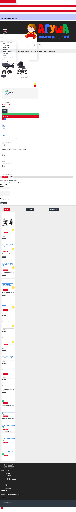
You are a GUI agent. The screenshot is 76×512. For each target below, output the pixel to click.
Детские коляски (37, 45)
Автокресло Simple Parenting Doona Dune (8, 418)
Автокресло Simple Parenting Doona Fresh (8, 431)
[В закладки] (3, 119)
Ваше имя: (2, 186)
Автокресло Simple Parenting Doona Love (8, 444)
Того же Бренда (30, 209)
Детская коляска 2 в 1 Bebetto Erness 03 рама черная (37, 46)
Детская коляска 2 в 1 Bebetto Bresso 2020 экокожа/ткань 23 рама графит (14, 170)
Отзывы (11, 176)
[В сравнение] (5, 119)
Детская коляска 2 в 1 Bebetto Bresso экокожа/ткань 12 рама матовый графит (8, 253)
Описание (5, 176)
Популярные (7, 209)
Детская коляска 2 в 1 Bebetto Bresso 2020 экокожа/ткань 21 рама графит (14, 149)
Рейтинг (1, 198)
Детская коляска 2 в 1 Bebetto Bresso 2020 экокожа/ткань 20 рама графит (14, 138)
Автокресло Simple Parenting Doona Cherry (8, 405)
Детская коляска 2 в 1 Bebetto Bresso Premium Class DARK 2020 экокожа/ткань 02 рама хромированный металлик (8, 292)
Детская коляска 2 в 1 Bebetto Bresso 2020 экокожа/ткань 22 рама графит (14, 160)
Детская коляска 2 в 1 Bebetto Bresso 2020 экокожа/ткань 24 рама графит (8, 389)
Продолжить (3, 203)
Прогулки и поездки (37, 44)
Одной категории (53, 209)
